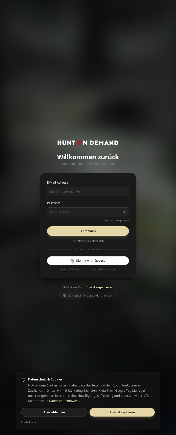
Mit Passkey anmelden (90, 241)
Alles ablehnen (54, 412)
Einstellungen (29, 422)
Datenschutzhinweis (64, 401)
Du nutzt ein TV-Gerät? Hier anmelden (90, 295)
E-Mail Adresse (57, 182)
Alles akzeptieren (122, 412)
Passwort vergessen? (116, 220)
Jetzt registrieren (101, 287)
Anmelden (88, 231)
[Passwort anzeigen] (124, 212)
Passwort (53, 203)
